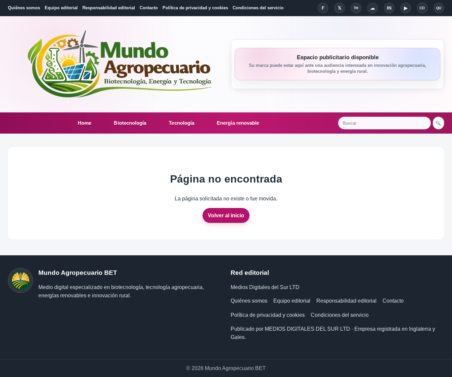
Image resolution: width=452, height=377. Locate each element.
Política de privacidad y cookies (195, 7)
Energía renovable (238, 123)
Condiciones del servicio (258, 7)
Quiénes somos (24, 7)
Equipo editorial (61, 7)
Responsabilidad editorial (108, 7)
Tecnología (181, 123)
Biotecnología (130, 123)
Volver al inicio (226, 215)
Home (84, 123)
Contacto (149, 7)
